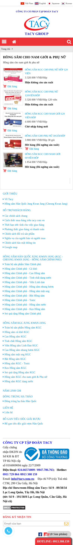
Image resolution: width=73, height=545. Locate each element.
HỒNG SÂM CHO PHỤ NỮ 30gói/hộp (45, 135)
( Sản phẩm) (58, 534)
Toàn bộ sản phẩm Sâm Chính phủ (22, 264)
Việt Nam (29, 3)
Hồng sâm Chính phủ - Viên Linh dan (24, 282)
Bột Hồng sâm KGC (15, 359)
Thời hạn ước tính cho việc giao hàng (24, 224)
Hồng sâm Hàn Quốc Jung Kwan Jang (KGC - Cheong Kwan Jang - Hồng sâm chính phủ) (33, 258)
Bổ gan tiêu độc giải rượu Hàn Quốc (23, 423)
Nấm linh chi (12, 390)
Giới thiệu (10, 193)
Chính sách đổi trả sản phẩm (19, 233)
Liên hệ (8, 407)
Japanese (56, 3)
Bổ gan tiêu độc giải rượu (21, 419)
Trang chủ (5, 49)
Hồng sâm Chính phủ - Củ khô (20, 268)
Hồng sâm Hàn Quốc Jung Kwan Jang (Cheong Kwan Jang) (36, 203)
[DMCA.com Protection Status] (14, 509)
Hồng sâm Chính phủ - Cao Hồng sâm (24, 273)
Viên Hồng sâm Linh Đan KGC (21, 345)
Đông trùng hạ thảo (18, 396)
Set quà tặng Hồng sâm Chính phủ (22, 313)
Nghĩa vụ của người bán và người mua (24, 238)
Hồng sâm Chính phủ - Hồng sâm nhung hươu (29, 286)
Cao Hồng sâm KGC (15, 336)
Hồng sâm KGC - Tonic (17, 363)
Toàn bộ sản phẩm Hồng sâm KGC (22, 327)
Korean (69, 3)
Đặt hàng (12, 86)
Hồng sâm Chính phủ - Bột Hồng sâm (24, 295)
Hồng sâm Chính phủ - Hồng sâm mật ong (26, 291)
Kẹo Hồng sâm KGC (15, 368)
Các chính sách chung (15, 215)
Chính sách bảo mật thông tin (20, 242)
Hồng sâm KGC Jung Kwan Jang (24, 323)
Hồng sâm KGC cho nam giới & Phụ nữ (25, 377)
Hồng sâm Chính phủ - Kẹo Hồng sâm (24, 309)
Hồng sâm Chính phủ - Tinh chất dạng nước (27, 277)
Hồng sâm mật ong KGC (17, 354)
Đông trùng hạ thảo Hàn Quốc (20, 401)
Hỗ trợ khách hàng (17, 210)
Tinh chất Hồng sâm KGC (18, 341)
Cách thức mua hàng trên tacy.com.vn (24, 220)
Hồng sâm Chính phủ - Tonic (19, 300)
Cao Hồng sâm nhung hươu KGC (22, 350)
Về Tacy (8, 199)
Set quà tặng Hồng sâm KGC (19, 372)
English (42, 3)
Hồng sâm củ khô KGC (16, 332)
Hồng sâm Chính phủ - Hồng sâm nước (25, 304)
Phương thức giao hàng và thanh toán (24, 229)
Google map (10, 247)
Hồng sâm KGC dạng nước (18, 381)
